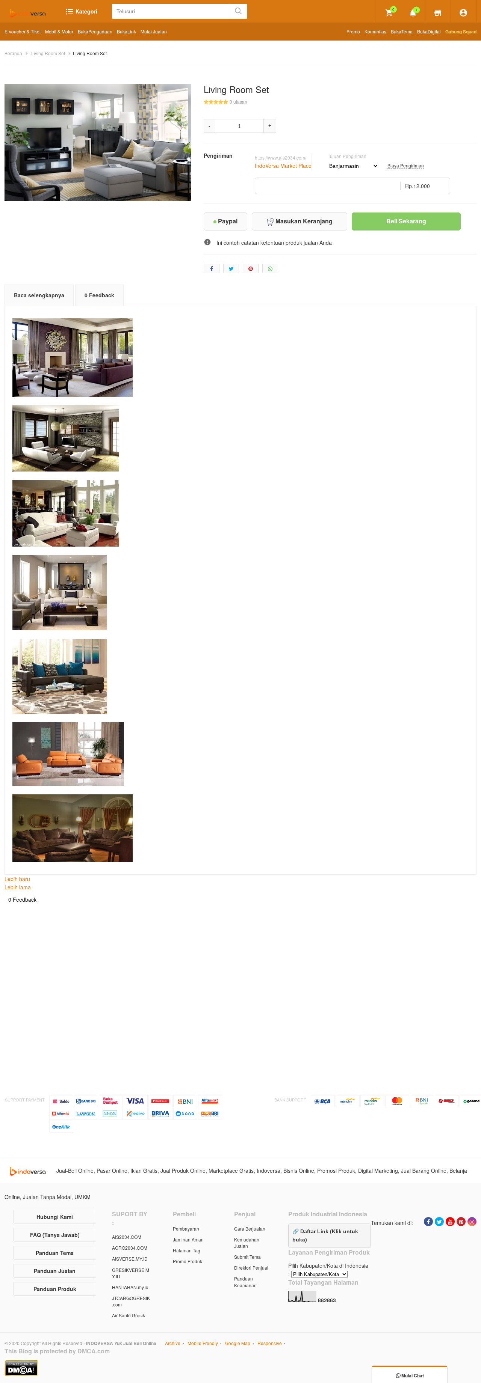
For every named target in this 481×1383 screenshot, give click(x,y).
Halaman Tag (186, 1250)
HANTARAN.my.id (130, 1287)
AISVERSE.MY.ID (130, 1258)
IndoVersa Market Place (283, 165)
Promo (353, 31)
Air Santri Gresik (128, 1315)
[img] (389, 13)
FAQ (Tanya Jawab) (55, 1234)
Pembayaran (186, 1228)
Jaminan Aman (188, 1239)
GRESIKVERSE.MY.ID (130, 1273)
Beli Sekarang (406, 221)
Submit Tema (247, 1256)
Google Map (237, 1343)
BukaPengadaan (95, 31)
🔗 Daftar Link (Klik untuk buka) (325, 1235)
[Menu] (438, 12)
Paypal (226, 221)
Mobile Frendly (203, 1343)
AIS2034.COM (126, 1237)
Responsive (269, 1343)
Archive (172, 1343)
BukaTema (402, 31)
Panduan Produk (54, 1289)
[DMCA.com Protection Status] (240, 1368)
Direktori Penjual (251, 1267)
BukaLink (126, 31)
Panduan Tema (55, 1252)
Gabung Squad (460, 31)
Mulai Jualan (154, 31)
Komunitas (375, 31)
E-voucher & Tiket (23, 31)
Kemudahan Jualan (246, 1242)
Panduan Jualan (55, 1271)
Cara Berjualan (249, 1228)
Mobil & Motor (59, 31)
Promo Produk (187, 1261)
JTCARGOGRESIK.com (131, 1301)
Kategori (85, 11)
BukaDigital (429, 31)
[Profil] (463, 12)
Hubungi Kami (54, 1216)
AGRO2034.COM (129, 1247)
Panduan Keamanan (245, 1281)
